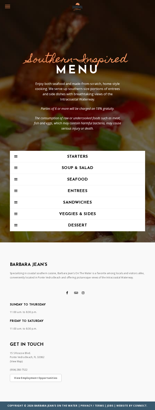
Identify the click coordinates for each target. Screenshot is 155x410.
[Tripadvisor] (76, 292)
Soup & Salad (77, 168)
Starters (77, 157)
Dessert (77, 225)
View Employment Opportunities (35, 378)
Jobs (110, 405)
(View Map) (16, 361)
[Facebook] (67, 292)
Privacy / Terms (92, 405)
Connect (140, 405)
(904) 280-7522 (19, 369)
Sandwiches (77, 203)
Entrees (77, 191)
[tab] (77, 157)
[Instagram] (83, 292)
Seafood (77, 180)
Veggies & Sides (77, 214)
